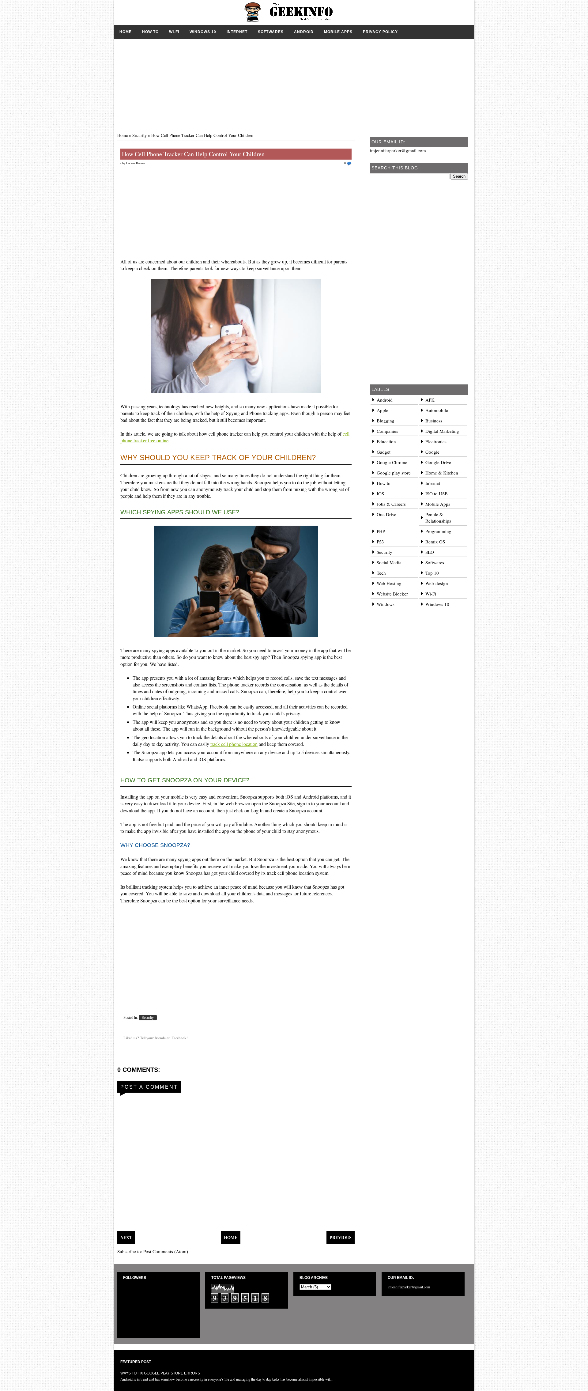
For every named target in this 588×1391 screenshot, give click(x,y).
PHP (381, 531)
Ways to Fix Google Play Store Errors (160, 1373)
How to (150, 32)
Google (432, 452)
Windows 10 (203, 32)
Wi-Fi (174, 32)
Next (126, 1237)
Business (433, 421)
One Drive (386, 514)
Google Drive (438, 462)
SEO (429, 552)
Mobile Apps (338, 32)
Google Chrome (392, 462)
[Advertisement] (294, 82)
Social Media (389, 562)
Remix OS (435, 542)
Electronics (436, 441)
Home (125, 32)
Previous (341, 1237)
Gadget (383, 452)
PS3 (380, 542)
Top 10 (432, 573)
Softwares (271, 32)
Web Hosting (389, 583)
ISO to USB (436, 493)
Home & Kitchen (441, 473)
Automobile (436, 410)
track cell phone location (234, 744)
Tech (381, 573)
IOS (380, 493)
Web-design (436, 583)
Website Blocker (392, 594)
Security (139, 135)
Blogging (385, 421)
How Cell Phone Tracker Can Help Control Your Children (193, 154)
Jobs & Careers (391, 504)
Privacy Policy (380, 32)
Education (386, 441)
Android (304, 32)
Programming (438, 531)
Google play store (394, 473)
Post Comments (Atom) (165, 1251)
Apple (382, 410)
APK (430, 400)
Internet (237, 32)
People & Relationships (438, 517)
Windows (385, 604)
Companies (387, 431)
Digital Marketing (442, 431)
